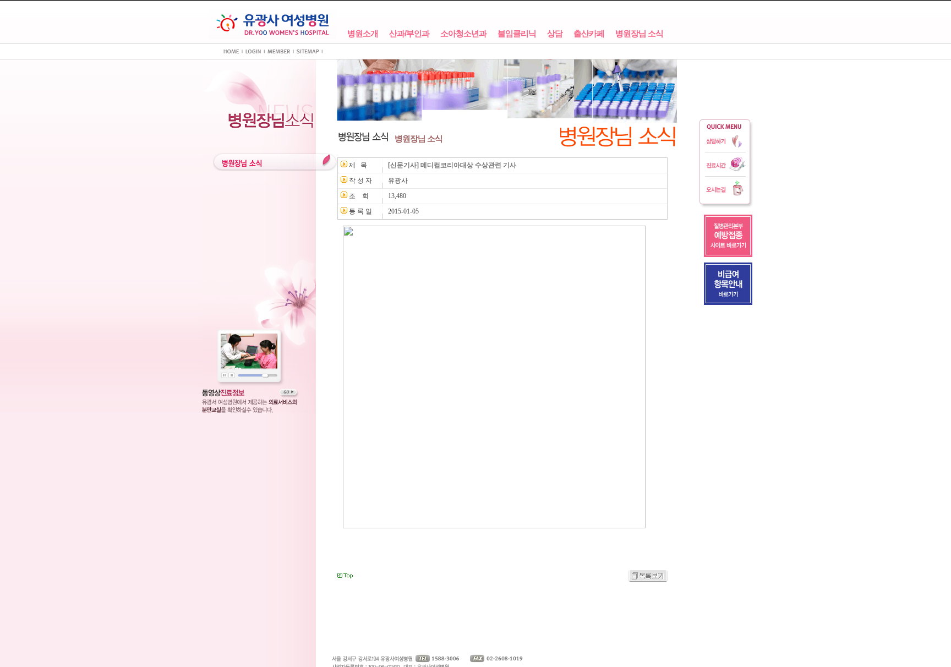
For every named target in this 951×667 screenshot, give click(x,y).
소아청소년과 (463, 33)
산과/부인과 (409, 33)
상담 (554, 33)
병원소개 (362, 33)
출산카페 (588, 33)
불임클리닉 (517, 33)
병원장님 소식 (639, 33)
